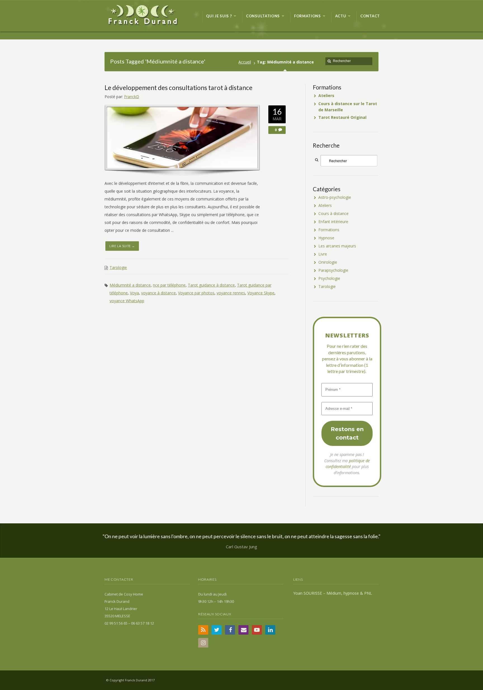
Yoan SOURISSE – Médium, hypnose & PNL (332, 593)
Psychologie (329, 278)
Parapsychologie (333, 270)
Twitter (217, 630)
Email (243, 630)
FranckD (131, 96)
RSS (203, 630)
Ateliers (325, 205)
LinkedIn (270, 630)
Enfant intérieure (333, 221)
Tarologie (118, 267)
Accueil (244, 62)
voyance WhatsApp (127, 300)
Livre (322, 254)
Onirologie (327, 262)
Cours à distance (333, 213)
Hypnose (326, 237)
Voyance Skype (260, 293)
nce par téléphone (169, 285)
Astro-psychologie (334, 197)
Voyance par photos (196, 293)
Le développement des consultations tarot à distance (178, 87)
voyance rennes (231, 293)
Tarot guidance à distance (211, 285)
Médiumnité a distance (130, 285)
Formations (328, 229)
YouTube (257, 630)
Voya (134, 293)
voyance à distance (158, 293)
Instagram (203, 643)
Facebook (230, 630)
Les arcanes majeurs (337, 246)
